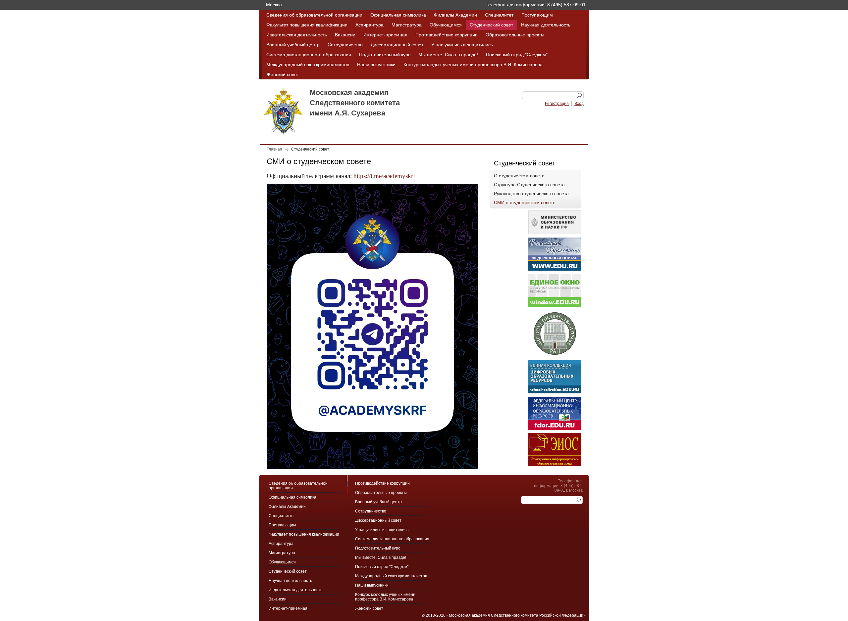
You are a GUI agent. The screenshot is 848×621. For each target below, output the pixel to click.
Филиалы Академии (455, 15)
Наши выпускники (376, 64)
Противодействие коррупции (446, 34)
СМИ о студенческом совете (525, 202)
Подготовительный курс (384, 54)
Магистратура (407, 24)
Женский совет (282, 74)
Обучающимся (446, 24)
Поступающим (537, 15)
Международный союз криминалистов (307, 64)
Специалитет (499, 15)
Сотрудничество (345, 44)
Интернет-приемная (385, 34)
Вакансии (345, 34)
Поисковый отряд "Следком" (517, 54)
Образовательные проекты (515, 34)
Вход (579, 103)
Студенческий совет (491, 24)
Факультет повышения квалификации (306, 24)
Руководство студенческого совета (531, 193)
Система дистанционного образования (308, 54)
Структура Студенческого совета (529, 184)
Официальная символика (398, 15)
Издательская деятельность (296, 34)
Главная (274, 149)
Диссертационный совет (397, 44)
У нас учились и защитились (462, 44)
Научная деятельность (545, 24)
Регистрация (557, 103)
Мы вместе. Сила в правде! (448, 54)
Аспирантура (369, 24)
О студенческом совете (519, 175)
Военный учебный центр (293, 44)
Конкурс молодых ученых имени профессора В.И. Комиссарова (473, 64)
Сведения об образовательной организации (314, 15)
